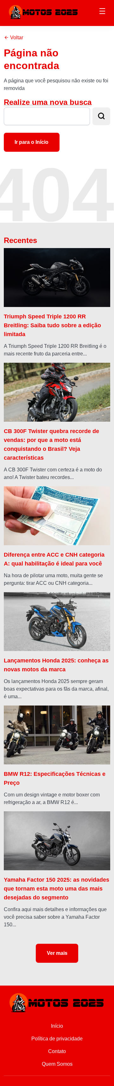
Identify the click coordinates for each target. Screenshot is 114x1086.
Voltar (16, 37)
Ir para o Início (31, 142)
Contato (57, 1051)
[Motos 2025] (44, 11)
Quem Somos (57, 1064)
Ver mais (57, 953)
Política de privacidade (57, 1038)
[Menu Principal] (102, 12)
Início (57, 1026)
